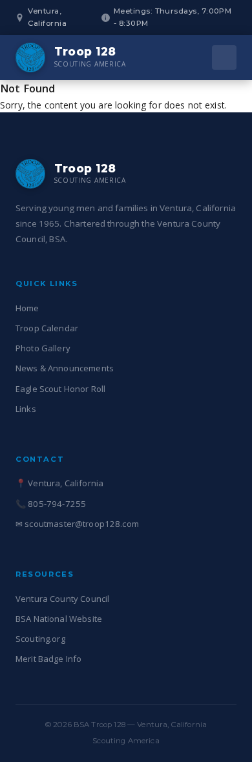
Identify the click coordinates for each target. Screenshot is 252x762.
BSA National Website (59, 618)
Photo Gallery (43, 348)
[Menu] (224, 57)
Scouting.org (40, 638)
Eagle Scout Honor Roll (60, 389)
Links (26, 409)
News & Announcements (65, 368)
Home (27, 308)
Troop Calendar (47, 328)
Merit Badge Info (48, 658)
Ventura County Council (62, 598)
